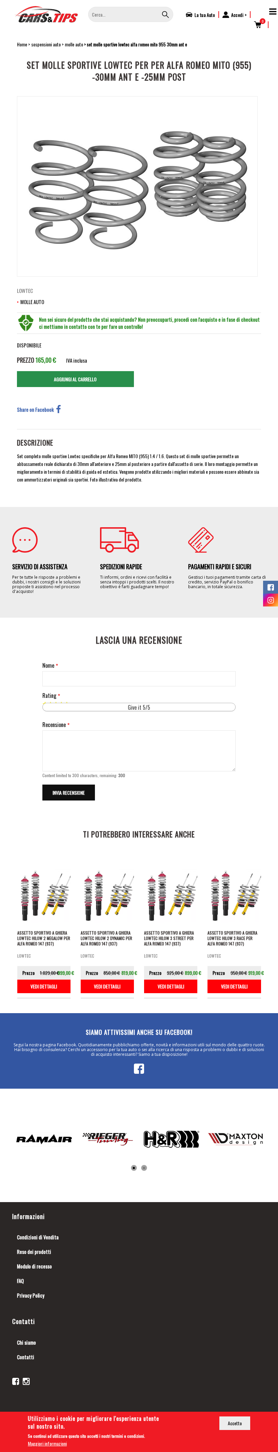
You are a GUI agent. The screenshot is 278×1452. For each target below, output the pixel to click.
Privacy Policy (30, 1295)
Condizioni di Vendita (38, 1237)
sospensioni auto (46, 44)
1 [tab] (134, 1168)
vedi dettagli (44, 986)
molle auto (74, 44)
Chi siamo (26, 1342)
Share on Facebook (35, 409)
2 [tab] (144, 1168)
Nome (48, 665)
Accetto (235, 1423)
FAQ (20, 1280)
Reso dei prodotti (34, 1251)
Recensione (54, 725)
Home (22, 44)
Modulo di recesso (34, 1266)
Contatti (25, 1357)
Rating (49, 696)
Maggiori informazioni (47, 1443)
